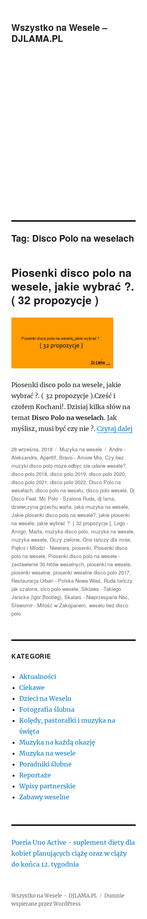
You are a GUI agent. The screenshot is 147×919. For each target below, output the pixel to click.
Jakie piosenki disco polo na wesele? (53, 515)
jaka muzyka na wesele (101, 506)
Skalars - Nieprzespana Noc (96, 597)
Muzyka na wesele (81, 449)
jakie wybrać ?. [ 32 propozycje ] (74, 523)
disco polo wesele (106, 490)
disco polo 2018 (29, 473)
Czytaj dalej (114, 429)
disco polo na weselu (59, 490)
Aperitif (48, 457)
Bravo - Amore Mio (80, 457)
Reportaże (35, 775)
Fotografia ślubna (46, 709)
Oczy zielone (65, 539)
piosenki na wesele (108, 564)
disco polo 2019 (68, 473)
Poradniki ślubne (45, 764)
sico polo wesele (59, 588)
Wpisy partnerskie (47, 786)
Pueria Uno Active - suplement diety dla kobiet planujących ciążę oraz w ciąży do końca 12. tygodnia (73, 853)
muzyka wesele (29, 539)
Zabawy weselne (44, 797)
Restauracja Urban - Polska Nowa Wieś (56, 580)
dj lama (106, 498)
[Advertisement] (73, 143)
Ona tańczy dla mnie (106, 539)
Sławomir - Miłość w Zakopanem (48, 605)
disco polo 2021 (29, 482)
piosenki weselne (30, 572)
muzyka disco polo (66, 531)
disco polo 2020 (107, 473)
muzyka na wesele (112, 531)
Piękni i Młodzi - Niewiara (40, 547)
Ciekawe (32, 687)
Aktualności (37, 676)
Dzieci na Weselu (45, 698)
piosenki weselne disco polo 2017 (91, 572)
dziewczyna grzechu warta (41, 506)
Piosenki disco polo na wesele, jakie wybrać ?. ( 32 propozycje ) (72, 286)
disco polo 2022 (68, 482)
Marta (35, 531)
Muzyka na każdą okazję (57, 742)
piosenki (81, 547)
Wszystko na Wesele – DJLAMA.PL (59, 33)
